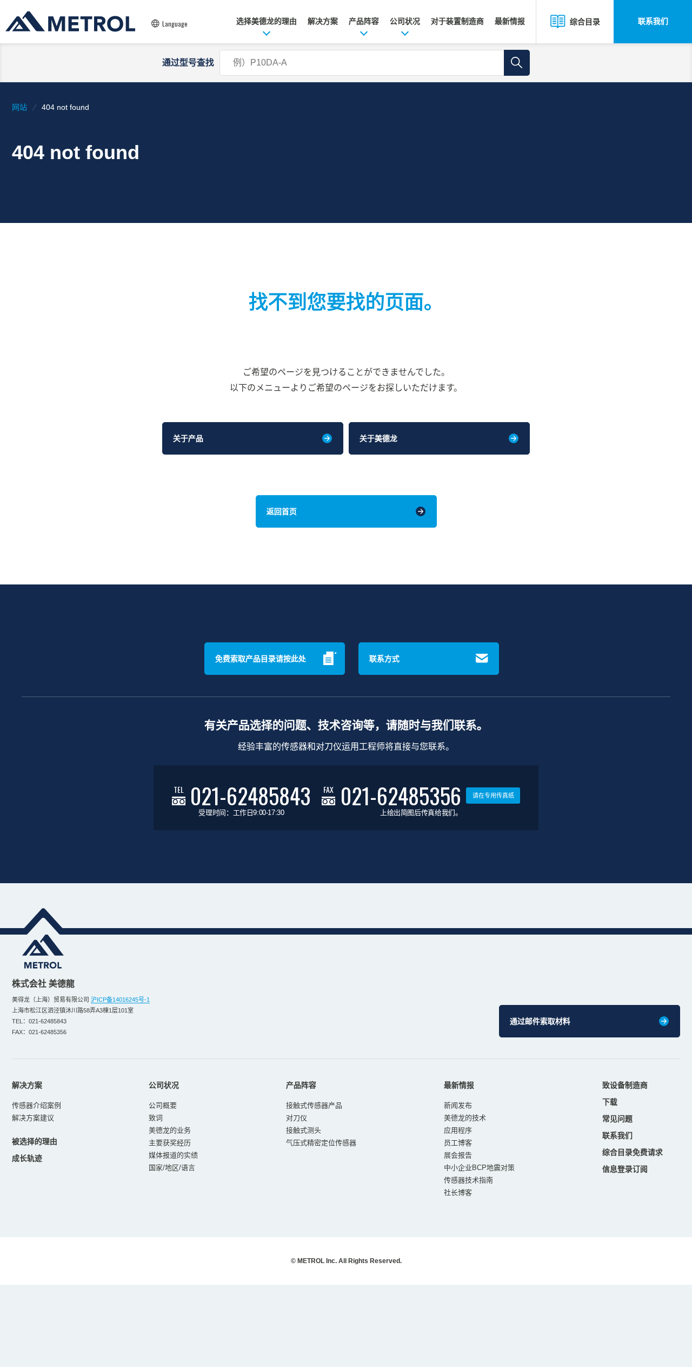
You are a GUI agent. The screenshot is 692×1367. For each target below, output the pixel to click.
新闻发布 (458, 1105)
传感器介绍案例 (36, 1105)
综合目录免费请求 (632, 1152)
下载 (609, 1101)
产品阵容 (364, 21)
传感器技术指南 (468, 1180)
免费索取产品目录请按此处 (260, 658)
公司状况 (405, 21)
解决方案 (323, 21)
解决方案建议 (33, 1118)
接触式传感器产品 (314, 1105)
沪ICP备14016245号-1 (120, 999)
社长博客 (458, 1192)
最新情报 (510, 21)
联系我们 (653, 21)
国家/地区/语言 (172, 1168)
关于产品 (188, 438)
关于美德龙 (378, 438)
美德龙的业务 (170, 1130)
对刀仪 (296, 1118)
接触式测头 (303, 1130)
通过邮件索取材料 (540, 1021)
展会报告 (458, 1155)
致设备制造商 (625, 1085)
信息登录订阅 (625, 1169)
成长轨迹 (27, 1158)
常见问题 (617, 1118)
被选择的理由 (34, 1141)
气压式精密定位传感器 (321, 1143)
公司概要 (163, 1105)
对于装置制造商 (457, 21)
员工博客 (458, 1143)
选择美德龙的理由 (266, 21)
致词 (156, 1118)
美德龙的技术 (465, 1118)
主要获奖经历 (170, 1143)
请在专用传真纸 (493, 795)
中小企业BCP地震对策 (479, 1168)
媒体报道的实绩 (173, 1155)
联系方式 (384, 658)
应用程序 (458, 1130)
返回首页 (282, 511)
